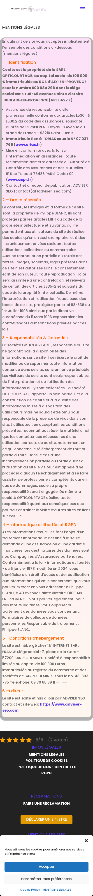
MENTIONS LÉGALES (56, 889)
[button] (86, 840)
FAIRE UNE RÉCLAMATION (46, 803)
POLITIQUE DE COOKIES (47, 760)
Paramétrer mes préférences (46, 878)
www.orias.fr (28, 144)
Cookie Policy (30, 889)
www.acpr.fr (19, 179)
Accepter (46, 866)
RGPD (46, 773)
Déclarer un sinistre (46, 819)
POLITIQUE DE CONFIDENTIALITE (46, 766)
